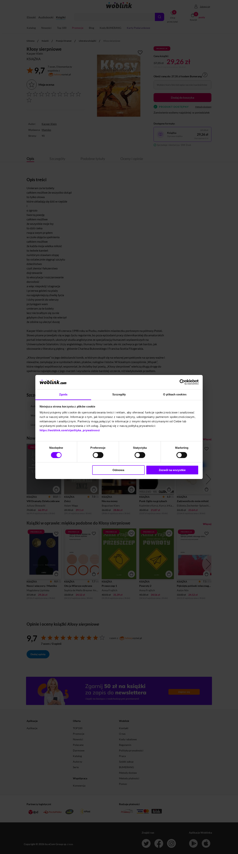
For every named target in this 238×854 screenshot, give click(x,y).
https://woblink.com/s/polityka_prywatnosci (70, 430)
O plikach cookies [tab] (174, 394)
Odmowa (118, 470)
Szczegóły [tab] (119, 394)
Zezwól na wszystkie (172, 470)
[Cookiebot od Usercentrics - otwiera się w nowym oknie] (182, 382)
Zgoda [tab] (63, 394)
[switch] (98, 455)
